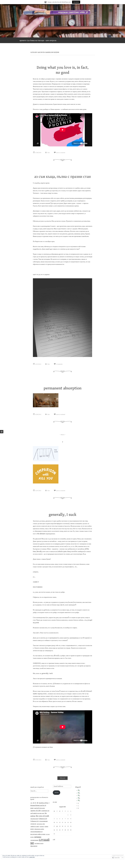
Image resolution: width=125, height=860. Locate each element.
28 (37, 803)
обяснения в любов (39, 829)
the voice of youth (42, 816)
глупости (33, 824)
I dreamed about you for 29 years (39, 805)
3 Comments (59, 364)
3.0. (31, 803)
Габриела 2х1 (35, 821)
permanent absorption (62, 388)
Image (63, 434)
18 (57, 826)
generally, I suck (62, 514)
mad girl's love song (39, 808)
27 (35, 803)
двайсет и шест (35, 826)
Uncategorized (34, 818)
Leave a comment (60, 152)
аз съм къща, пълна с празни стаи (62, 176)
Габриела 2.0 (43, 819)
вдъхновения (43, 821)
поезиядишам (34, 840)
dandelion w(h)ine (43, 803)
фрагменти (34, 846)
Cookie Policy (32, 857)
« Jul (54, 839)
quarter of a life (36, 810)
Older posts (62, 778)
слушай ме (39, 841)
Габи (48, 152)
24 (33, 803)
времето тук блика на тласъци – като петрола (38, 40)
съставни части (39, 843)
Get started (76, 2)
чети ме (56, 792)
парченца (37, 837)
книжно (42, 826)
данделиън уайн (41, 824)
